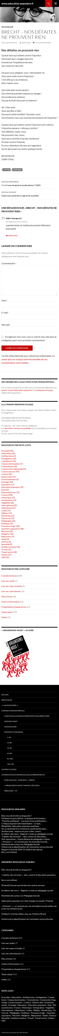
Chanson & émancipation (12, 711)
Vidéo (4, 617)
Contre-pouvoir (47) (10, 471)
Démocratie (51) (8, 477)
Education (22, 1005)
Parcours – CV (10, 791)
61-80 (9, 753)
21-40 (9, 743)
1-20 (9, 737)
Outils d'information (10, 601)
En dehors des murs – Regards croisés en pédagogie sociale (27, 890)
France (17, 1007)
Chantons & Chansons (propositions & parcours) (26, 716)
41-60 (9, 748)
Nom (4, 300)
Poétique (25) (7, 523)
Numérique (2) (7, 515)
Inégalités (50, 1007)
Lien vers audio (8, 581)
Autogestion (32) (8, 458)
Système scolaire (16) (10, 547)
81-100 (10, 759)
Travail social (41, 1018)
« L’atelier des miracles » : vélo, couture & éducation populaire (28, 875)
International (7, 1010)
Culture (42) (6, 474)
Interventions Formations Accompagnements (23, 775)
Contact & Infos (8, 769)
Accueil (5, 695)
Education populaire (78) (12, 487)
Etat (49, 1005)
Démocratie (37, 1002)
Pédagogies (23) (8, 521)
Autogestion (41, 997)
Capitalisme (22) (8, 461)
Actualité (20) (7, 451)
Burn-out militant (9, 880)
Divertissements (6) (10, 479)
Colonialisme (33, 1000)
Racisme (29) (7, 531)
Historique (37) (8, 497)
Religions (25, 1015)
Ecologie (12, 1005)
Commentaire (8, 263)
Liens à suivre (10, 727)
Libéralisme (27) (8, 508)
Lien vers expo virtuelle (11, 586)
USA (3, 1020)
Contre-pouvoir (15, 1002)
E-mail (5, 312)
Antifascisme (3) (8, 456)
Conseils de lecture (9, 575)
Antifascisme (28, 997)
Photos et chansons (13, 732)
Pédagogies (15, 1013)
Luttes (7, 170)
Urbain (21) (6, 554)
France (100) (7, 495)
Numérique (47, 1010)
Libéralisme (20, 1010)
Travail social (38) (9, 552)
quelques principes (44, 390)
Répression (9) (7, 536)
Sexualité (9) (6, 544)
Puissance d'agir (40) (10, 526)
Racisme (16, 1015)
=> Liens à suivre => (9, 705)
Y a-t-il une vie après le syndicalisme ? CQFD (21, 183)
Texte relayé (7, 27)
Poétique (17, 170)
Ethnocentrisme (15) (10, 492)
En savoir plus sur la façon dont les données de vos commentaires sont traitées (28, 359)
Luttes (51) (6, 510)
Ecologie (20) (7, 482)
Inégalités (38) (7, 502)
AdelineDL (26, 43)
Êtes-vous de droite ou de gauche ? (16, 869)
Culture (27, 1002)
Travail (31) (6, 549)
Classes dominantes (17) (12, 464)
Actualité (5, 997)
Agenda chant (11, 721)
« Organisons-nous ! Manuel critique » (22, 785)
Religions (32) (7, 534)
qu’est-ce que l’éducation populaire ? (17, 390)
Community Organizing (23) (13, 469)
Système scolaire (18, 1018)
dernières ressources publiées (18, 428)
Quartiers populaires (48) (12, 528)
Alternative (16, 997)
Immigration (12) (8, 500)
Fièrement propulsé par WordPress (14, 1032)
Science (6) (6, 541)
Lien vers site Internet (10, 591)
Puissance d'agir (38, 1013)
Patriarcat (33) (7, 518)
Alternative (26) (8, 453)
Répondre (13, 236)
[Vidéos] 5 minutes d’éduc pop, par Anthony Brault (23, 914)
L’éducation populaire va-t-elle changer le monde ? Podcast (27, 901)
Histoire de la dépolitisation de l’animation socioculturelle (27, 919)
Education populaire (37, 1005)
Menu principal (55, 3)
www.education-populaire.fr (17, 3)
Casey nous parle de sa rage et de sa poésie (20, 194)
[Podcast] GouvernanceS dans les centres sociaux (23, 885)
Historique (27, 1007)
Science (52, 1015)
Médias (37, 1010)
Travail (30, 1018)
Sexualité (5, 1018)
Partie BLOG (6, 700)
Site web (5, 324)
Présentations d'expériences (13, 607)
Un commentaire (43, 43)
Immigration (38, 1007)
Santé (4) (5, 539)
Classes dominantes (16, 1000)
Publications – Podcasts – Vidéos (19, 780)
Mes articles (6, 596)
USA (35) (5, 557)
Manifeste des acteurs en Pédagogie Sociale (20, 895)
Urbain (51, 1018)
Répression (36, 1015)
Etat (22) (5, 489)
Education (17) (7, 484)
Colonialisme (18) (9, 466)
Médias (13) (6, 513)
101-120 (10, 764)
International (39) (9, 505)
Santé (45, 1015)
